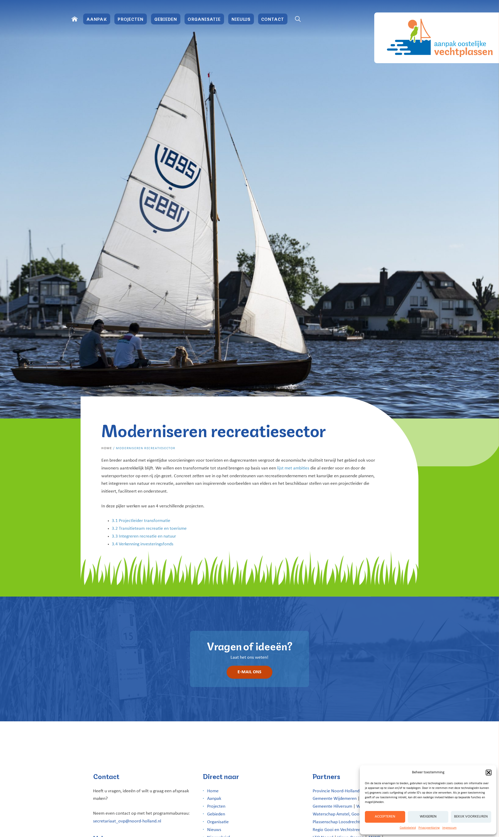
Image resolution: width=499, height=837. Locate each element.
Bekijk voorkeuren (471, 817)
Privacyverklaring (429, 827)
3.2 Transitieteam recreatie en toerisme (149, 528)
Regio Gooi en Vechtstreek (338, 830)
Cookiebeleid (408, 827)
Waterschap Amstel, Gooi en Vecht (345, 814)
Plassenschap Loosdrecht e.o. (341, 822)
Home (106, 448)
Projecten (130, 19)
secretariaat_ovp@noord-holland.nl (127, 821)
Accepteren (385, 817)
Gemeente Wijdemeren (335, 798)
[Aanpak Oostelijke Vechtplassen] (436, 37)
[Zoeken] (298, 19)
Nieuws (241, 19)
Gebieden (165, 19)
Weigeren (428, 817)
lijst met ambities (293, 468)
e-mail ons (249, 672)
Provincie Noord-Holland (336, 791)
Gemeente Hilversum (332, 806)
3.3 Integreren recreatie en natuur (144, 536)
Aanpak (97, 19)
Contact (272, 19)
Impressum (449, 827)
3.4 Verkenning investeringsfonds (142, 544)
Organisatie (204, 19)
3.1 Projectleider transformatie (141, 521)
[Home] (74, 18)
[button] (488, 772)
